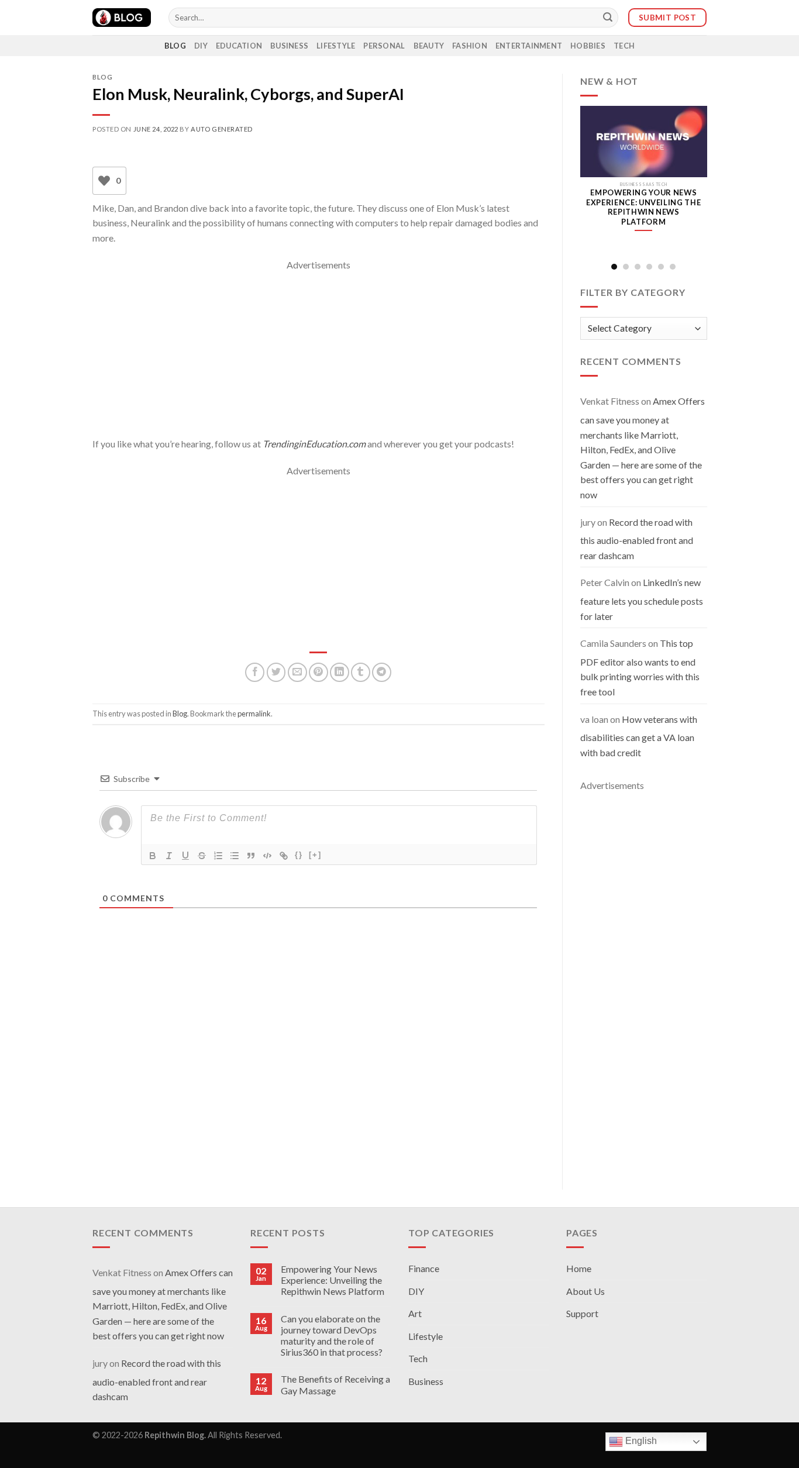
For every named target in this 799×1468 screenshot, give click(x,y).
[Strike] (202, 856)
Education (239, 45)
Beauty (429, 45)
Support (582, 1313)
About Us (585, 1291)
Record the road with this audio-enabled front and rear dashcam (636, 538)
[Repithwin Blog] (121, 17)
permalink (254, 713)
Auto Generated (222, 129)
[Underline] (185, 856)
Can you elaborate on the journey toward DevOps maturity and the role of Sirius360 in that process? (332, 1335)
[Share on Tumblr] (360, 672)
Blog (175, 45)
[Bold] (152, 856)
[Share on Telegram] (381, 672)
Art (415, 1313)
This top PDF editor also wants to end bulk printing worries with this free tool (640, 667)
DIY (201, 45)
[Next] (697, 181)
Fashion (469, 45)
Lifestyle (335, 45)
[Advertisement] (318, 354)
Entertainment (528, 45)
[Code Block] (267, 856)
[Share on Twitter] (276, 672)
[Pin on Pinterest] (318, 672)
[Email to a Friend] (297, 672)
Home (578, 1268)
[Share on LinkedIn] (339, 672)
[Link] (283, 856)
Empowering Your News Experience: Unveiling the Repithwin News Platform (332, 1280)
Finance (423, 1268)
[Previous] (589, 181)
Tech (624, 45)
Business (289, 45)
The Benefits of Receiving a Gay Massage (335, 1384)
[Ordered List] (218, 856)
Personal (384, 45)
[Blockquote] (251, 856)
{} (299, 854)
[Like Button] (104, 181)
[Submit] (608, 17)
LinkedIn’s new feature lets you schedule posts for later (641, 599)
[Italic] (169, 856)
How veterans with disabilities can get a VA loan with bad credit (638, 736)
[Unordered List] (234, 856)
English (640, 1441)
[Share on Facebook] (254, 672)
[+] (315, 854)
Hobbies (587, 45)
